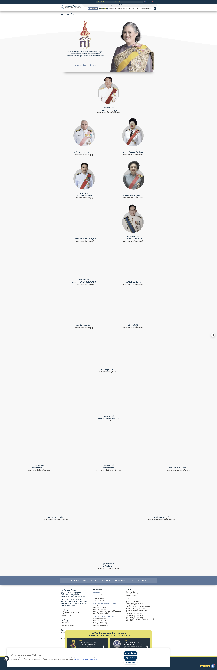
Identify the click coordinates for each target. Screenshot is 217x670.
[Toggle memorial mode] (213, 335)
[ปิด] (166, 652)
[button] (155, 8)
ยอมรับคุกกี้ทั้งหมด (130, 653)
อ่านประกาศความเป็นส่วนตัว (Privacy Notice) (85, 659)
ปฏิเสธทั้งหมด (130, 657)
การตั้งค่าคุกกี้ (130, 662)
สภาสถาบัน (67, 14)
